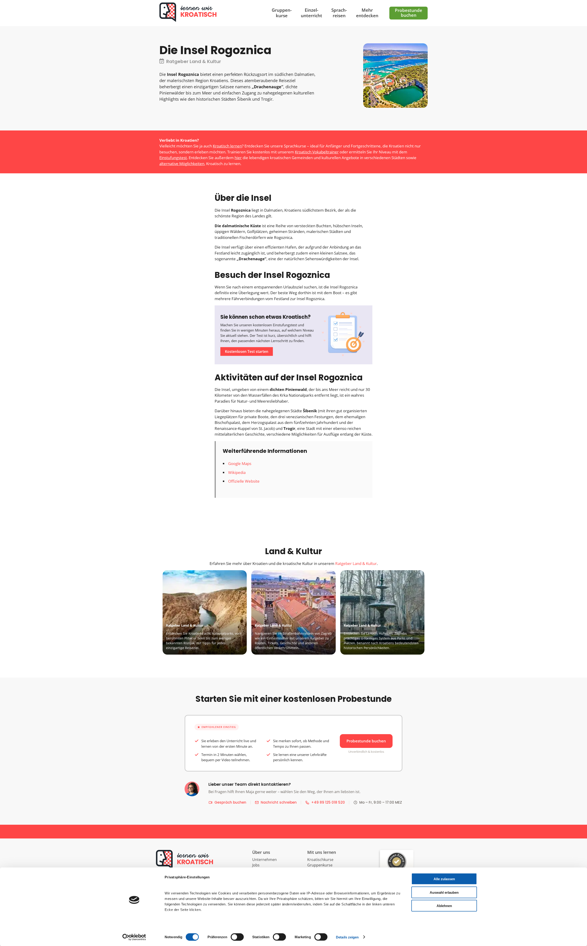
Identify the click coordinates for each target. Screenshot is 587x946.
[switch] (237, 936)
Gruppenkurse (319, 865)
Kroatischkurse (320, 859)
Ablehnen (444, 906)
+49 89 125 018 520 (328, 802)
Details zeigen (347, 937)
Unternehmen (264, 859)
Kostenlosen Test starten (246, 351)
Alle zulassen (444, 879)
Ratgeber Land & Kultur (356, 563)
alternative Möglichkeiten (181, 163)
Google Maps (239, 463)
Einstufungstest (173, 157)
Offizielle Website (244, 481)
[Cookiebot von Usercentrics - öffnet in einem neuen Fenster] (134, 937)
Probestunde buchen (366, 741)
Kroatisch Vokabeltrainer (317, 152)
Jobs (256, 865)
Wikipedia (237, 472)
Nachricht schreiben (279, 802)
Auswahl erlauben (444, 892)
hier (238, 157)
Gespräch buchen (230, 802)
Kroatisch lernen (227, 146)
